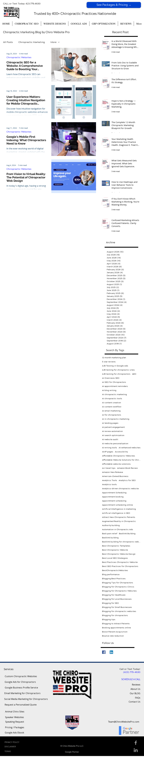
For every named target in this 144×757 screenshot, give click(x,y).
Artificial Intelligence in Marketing (119, 509)
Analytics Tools (109, 480)
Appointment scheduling (114, 501)
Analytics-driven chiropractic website (120, 488)
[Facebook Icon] (136, 743)
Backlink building (110, 537)
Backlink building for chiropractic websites (121, 542)
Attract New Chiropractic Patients (118, 517)
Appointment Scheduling (114, 492)
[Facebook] (103, 652)
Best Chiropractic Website (115, 550)
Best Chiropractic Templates (116, 546)
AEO (134, 374)
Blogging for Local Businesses (117, 599)
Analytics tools (109, 484)
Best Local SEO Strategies (115, 558)
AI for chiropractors (111, 415)
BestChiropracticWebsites (115, 570)
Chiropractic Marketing (31, 42)
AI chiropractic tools (112, 398)
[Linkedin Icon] (136, 750)
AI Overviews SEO (110, 378)
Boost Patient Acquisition (114, 632)
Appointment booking (112, 497)
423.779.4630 (33, 3)
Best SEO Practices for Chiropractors (120, 566)
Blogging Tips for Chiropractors (117, 582)
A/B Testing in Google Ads (115, 366)
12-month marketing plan (114, 357)
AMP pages (107, 452)
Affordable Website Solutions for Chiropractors (121, 460)
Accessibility (121, 452)
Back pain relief (109, 533)
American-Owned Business (115, 476)
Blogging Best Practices (114, 578)
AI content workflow (111, 407)
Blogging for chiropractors (115, 615)
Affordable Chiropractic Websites (118, 456)
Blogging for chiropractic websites (119, 611)
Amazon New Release (112, 472)
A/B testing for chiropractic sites (118, 370)
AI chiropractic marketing (114, 394)
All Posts (8, 42)
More (53, 42)
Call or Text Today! (130, 669)
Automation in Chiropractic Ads (117, 529)
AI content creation (111, 402)
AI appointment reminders (115, 386)
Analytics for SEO (127, 480)
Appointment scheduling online (117, 505)
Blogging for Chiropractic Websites (119, 591)
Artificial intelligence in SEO (116, 513)
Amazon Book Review (127, 468)
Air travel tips (108, 468)
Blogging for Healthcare (113, 595)
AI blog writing (109, 390)
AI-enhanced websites (129, 447)
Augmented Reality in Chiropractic (119, 521)
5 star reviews (109, 362)
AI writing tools (109, 447)
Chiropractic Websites (18, 57)
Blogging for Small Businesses (117, 607)
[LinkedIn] (111, 652)
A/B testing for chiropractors (116, 374)
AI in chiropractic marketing (115, 419)
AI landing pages (110, 423)
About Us (135, 689)
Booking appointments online (116, 627)
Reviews (136, 684)
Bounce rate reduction (113, 636)
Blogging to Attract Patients (116, 623)
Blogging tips (108, 619)
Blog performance (111, 574)
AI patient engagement (113, 427)
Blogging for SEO (110, 603)
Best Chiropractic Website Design (118, 554)
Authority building (111, 525)
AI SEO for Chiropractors (114, 382)
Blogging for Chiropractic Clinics (118, 587)
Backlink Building (127, 533)
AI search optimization (113, 435)
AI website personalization (115, 443)
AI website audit (110, 439)
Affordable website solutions (116, 464)
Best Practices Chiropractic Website (120, 562)
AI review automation (112, 431)
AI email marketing (111, 411)
